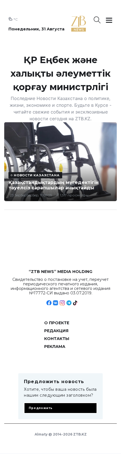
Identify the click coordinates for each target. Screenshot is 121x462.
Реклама (54, 346)
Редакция (56, 330)
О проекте (56, 323)
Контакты (56, 338)
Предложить (41, 408)
